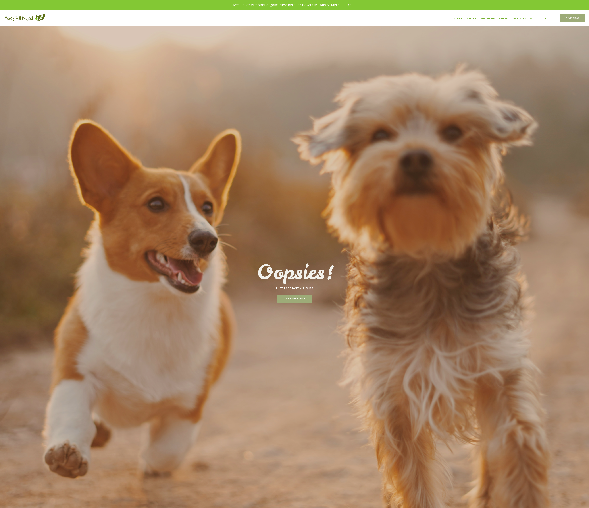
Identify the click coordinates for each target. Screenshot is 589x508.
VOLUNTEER (487, 18)
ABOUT (533, 18)
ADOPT (458, 18)
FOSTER (471, 18)
